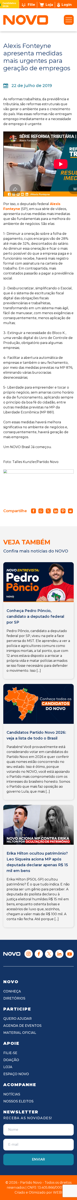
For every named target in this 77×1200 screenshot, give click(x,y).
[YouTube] (70, 954)
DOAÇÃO (11, 1060)
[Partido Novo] (11, 954)
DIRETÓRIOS (14, 998)
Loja (49, 5)
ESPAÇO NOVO (16, 1074)
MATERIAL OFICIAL (19, 1033)
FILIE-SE (10, 1053)
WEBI (57, 1192)
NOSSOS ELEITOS (18, 1101)
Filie (31, 5)
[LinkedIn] (59, 954)
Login (67, 5)
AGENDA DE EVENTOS (22, 1026)
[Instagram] (28, 954)
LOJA (7, 1067)
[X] (49, 954)
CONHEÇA (12, 991)
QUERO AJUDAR (17, 1019)
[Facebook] (39, 954)
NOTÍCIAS (11, 1094)
